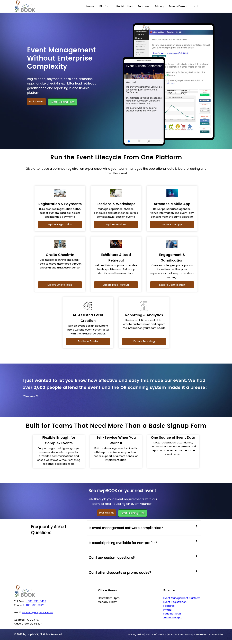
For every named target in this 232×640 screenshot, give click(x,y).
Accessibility (216, 634)
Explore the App (172, 224)
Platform (105, 6)
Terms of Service (156, 634)
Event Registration (174, 602)
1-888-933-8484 (36, 601)
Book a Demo (177, 6)
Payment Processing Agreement (187, 634)
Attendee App (172, 617)
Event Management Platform (181, 598)
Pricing (159, 6)
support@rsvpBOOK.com (37, 612)
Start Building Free (62, 102)
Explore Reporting (144, 341)
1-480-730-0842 (33, 605)
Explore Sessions (116, 224)
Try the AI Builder (88, 341)
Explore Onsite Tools (60, 285)
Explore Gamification (172, 285)
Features (143, 6)
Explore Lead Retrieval (116, 285)
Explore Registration (60, 224)
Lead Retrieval (172, 613)
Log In (195, 6)
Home (90, 6)
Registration (124, 6)
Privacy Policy (136, 634)
